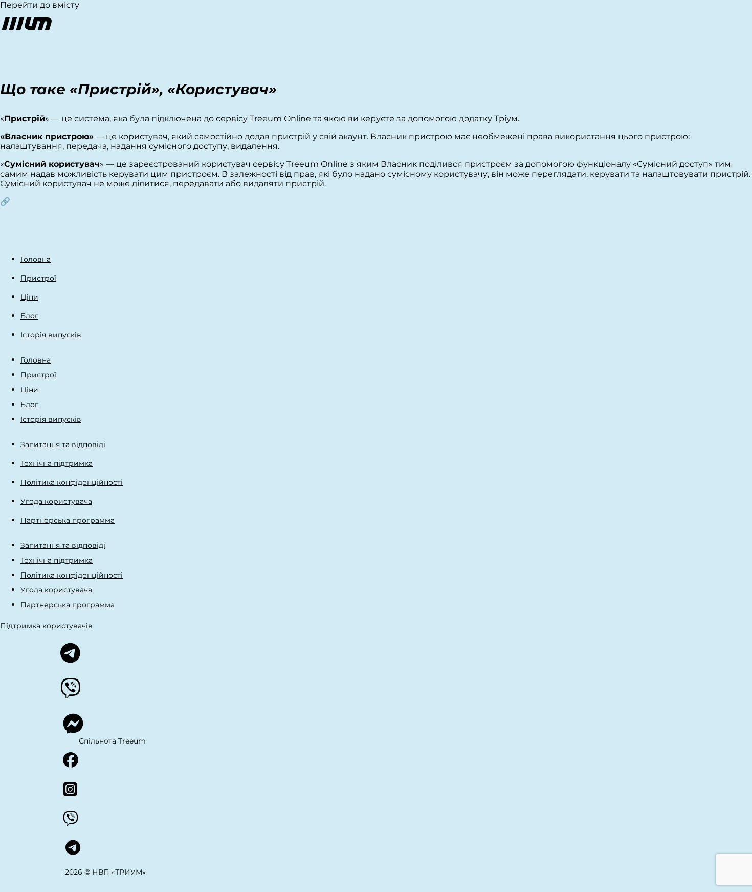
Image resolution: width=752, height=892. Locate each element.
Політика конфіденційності (71, 482)
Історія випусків (50, 334)
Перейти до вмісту (39, 5)
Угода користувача (56, 501)
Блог (29, 316)
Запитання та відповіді (62, 444)
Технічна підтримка (56, 463)
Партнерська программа (67, 520)
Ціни (29, 297)
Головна (35, 259)
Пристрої (38, 278)
